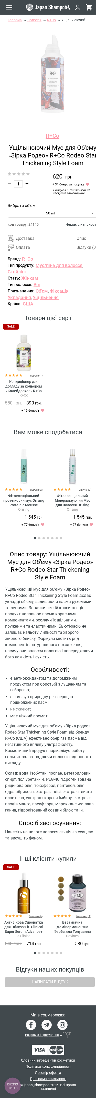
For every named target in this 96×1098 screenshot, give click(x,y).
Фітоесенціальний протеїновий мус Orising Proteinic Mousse (23, 500)
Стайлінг (17, 271)
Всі (37, 284)
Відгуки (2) (36, 489)
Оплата (23, 247)
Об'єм (42, 291)
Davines (72, 936)
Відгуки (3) (85, 489)
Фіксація (59, 291)
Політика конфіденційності (48, 1066)
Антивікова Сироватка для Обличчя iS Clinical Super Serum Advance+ (23, 927)
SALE (11, 326)
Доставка (25, 238)
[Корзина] (89, 7)
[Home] (46, 7)
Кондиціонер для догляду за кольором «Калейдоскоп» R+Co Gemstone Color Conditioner (23, 391)
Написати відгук (50, 982)
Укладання (19, 297)
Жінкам (29, 278)
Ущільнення (46, 297)
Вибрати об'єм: (22, 205)
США (28, 303)
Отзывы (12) (83, 916)
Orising (23, 509)
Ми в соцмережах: (47, 1015)
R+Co (52, 136)
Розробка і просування (42, 1034)
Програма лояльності (48, 1079)
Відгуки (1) (36, 375)
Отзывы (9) (35, 916)
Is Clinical (23, 936)
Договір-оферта (48, 1072)
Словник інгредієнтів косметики (48, 1060)
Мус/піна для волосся (59, 265)
